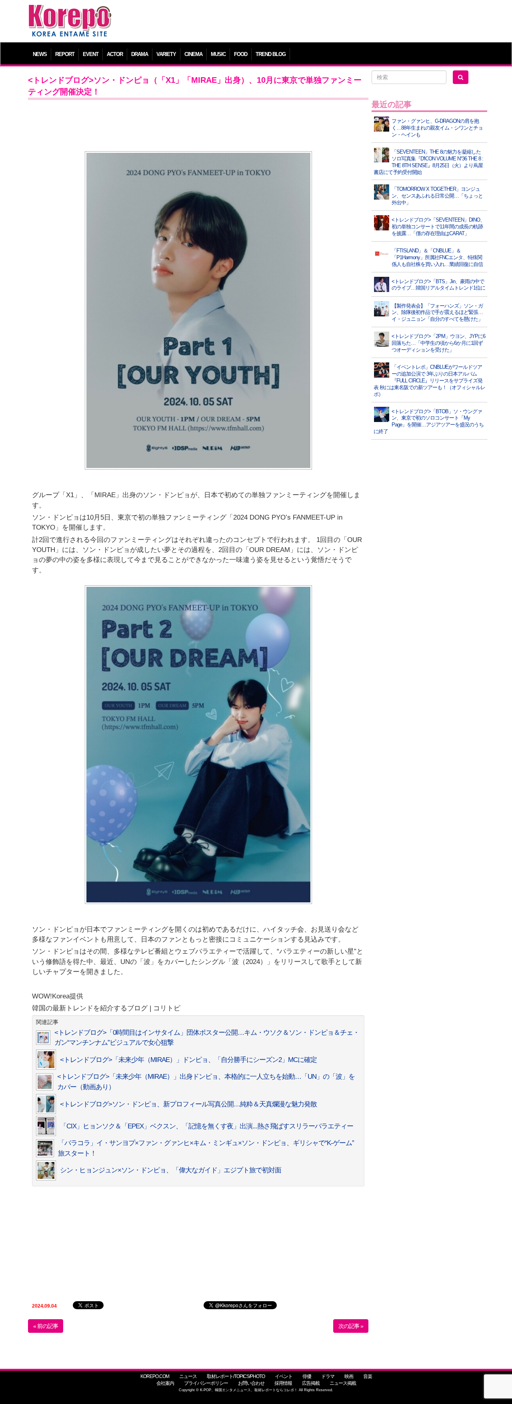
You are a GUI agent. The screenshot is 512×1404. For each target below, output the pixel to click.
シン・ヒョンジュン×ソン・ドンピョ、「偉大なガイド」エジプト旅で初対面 (170, 1170)
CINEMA (193, 54)
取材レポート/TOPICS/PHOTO (236, 1376)
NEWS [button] (40, 54)
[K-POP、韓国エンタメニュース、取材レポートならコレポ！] (70, 12)
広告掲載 (311, 1383)
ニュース (188, 1376)
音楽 (367, 1376)
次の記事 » (350, 1326)
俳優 (306, 1376)
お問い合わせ (251, 1383)
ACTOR (115, 54)
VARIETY (166, 54)
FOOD (240, 54)
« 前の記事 (45, 1326)
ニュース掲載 (343, 1383)
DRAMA (139, 54)
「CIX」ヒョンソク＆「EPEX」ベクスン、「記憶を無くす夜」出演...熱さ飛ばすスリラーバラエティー (206, 1126)
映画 (348, 1376)
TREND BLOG (271, 54)
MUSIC (218, 54)
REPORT (64, 54)
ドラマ (327, 1376)
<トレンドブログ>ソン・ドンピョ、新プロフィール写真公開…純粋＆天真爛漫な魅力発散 (188, 1104)
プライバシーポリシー (206, 1383)
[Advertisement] (314, 22)
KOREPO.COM (154, 1376)
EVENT (90, 54)
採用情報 (283, 1383)
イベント (283, 1376)
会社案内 (165, 1383)
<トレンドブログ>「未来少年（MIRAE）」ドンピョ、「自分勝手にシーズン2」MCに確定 (188, 1060)
